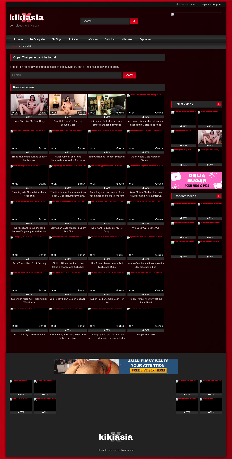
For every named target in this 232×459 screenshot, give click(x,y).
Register (216, 4)
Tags (58, 39)
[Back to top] (221, 449)
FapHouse (145, 39)
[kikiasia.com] (27, 18)
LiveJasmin (92, 39)
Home (20, 39)
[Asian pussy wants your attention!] (116, 373)
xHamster (127, 39)
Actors (75, 39)
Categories (39, 39)
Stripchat (109, 39)
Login (204, 4)
